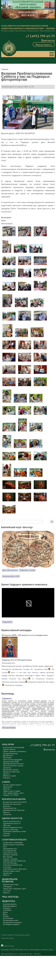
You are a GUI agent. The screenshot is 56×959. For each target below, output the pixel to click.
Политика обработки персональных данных (15, 935)
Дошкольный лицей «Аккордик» (10, 886)
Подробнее (7, 622)
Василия (4, 679)
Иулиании (22, 682)
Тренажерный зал (10, 849)
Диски (5, 912)
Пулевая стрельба (10, 855)
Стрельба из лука (10, 853)
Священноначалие (10, 753)
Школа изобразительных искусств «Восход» (12, 828)
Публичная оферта (7, 938)
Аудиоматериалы (10, 904)
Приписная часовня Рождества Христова (11, 771)
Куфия (38, 675)
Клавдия (4, 675)
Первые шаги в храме (11, 791)
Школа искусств (12, 818)
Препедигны (20, 675)
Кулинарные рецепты (11, 924)
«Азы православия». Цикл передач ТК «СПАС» (13, 794)
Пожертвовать (44, 44)
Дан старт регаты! (10, 570)
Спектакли (7, 910)
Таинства (6, 789)
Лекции (6, 916)
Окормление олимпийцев (13, 843)
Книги (5, 914)
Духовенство (8, 755)
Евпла (46, 669)
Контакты (48, 40)
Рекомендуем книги (10, 920)
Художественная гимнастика (14, 861)
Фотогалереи (8, 918)
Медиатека (8, 901)
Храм (3, 220)
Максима (11, 675)
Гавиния (42, 672)
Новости (6, 774)
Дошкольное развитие (10, 880)
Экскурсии (7, 814)
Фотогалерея (6, 224)
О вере (6, 782)
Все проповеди (8, 727)
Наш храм (8, 744)
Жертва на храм (9, 776)
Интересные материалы (12, 922)
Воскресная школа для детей (14, 802)
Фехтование (7, 857)
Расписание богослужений (13, 747)
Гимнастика (7, 873)
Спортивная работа (14, 839)
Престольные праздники (12, 760)
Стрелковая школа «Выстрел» (15, 869)
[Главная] (9, 48)
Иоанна (51, 682)
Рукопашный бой (9, 851)
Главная (4, 69)
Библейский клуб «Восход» (14, 810)
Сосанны (5, 672)
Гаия (24, 672)
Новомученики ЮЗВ (11, 762)
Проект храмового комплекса (14, 751)
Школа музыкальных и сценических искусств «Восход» (12, 823)
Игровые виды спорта (11, 871)
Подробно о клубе (27, 570)
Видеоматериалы (10, 906)
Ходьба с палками (10, 859)
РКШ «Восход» (10, 897)
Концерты (7, 908)
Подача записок (9, 749)
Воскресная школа (14, 799)
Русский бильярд (10, 863)
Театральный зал (10, 808)
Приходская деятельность (13, 764)
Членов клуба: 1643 (10, 576)
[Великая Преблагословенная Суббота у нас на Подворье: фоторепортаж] (8, 236)
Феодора (50, 675)
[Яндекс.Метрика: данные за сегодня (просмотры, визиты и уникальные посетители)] (7, 946)
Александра (29, 675)
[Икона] (9, 657)
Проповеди (7, 758)
